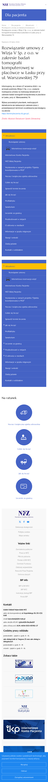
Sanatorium (10, 207)
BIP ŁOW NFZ (24, 586)
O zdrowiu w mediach (14, 225)
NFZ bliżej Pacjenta (13, 161)
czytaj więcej (24, 663)
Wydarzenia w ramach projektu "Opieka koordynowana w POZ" (22, 168)
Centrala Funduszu (24, 563)
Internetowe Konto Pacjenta (17, 155)
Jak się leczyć (10, 195)
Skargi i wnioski (11, 237)
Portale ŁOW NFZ (24, 560)
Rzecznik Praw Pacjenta (24, 571)
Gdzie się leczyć (12, 182)
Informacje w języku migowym (18, 231)
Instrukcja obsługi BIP (24, 593)
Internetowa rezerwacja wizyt (24, 148)
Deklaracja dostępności (24, 527)
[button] (45, 4)
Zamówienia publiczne (24, 549)
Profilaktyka (10, 201)
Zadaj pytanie (11, 244)
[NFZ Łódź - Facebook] (24, 521)
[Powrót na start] (23, 4)
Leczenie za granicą (13, 213)
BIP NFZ (24, 589)
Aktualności (10, 136)
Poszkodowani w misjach (15, 219)
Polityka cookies (24, 532)
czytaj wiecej (24, 693)
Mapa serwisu (24, 535)
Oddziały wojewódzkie (24, 567)
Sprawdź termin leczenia (15, 188)
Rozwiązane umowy (17, 142)
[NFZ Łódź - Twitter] (20, 521)
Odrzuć (24, 771)
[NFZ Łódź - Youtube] (28, 521)
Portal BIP (24, 596)
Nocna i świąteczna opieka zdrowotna (21, 176)
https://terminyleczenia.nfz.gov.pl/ (15, 113)
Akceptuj (24, 764)
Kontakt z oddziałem (14, 250)
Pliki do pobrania (24, 556)
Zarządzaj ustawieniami (24, 777)
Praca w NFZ (24, 553)
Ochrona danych (24, 574)
